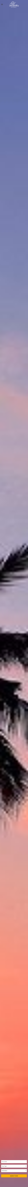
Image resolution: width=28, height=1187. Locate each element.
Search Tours (14, 1176)
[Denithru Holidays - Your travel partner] (14, 4)
